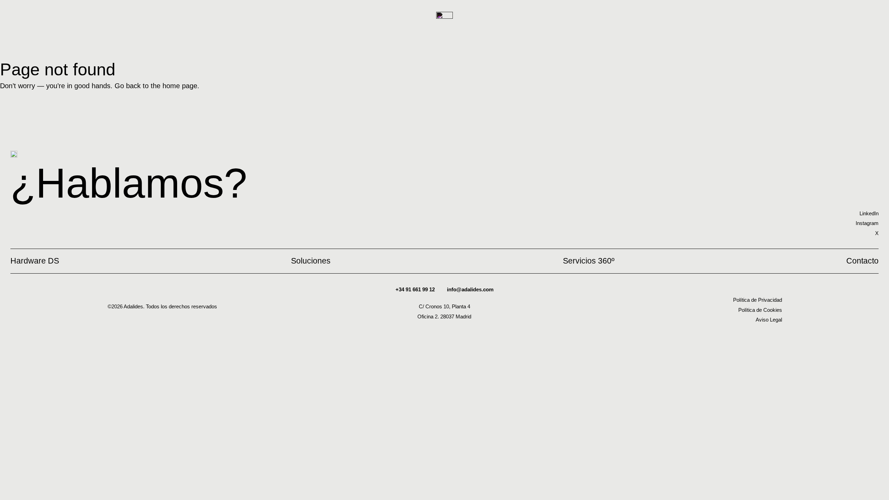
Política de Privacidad (757, 300)
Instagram (867, 223)
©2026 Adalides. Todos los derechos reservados (162, 306)
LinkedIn (869, 213)
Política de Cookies (760, 310)
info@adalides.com (470, 289)
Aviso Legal (769, 320)
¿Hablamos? (128, 183)
